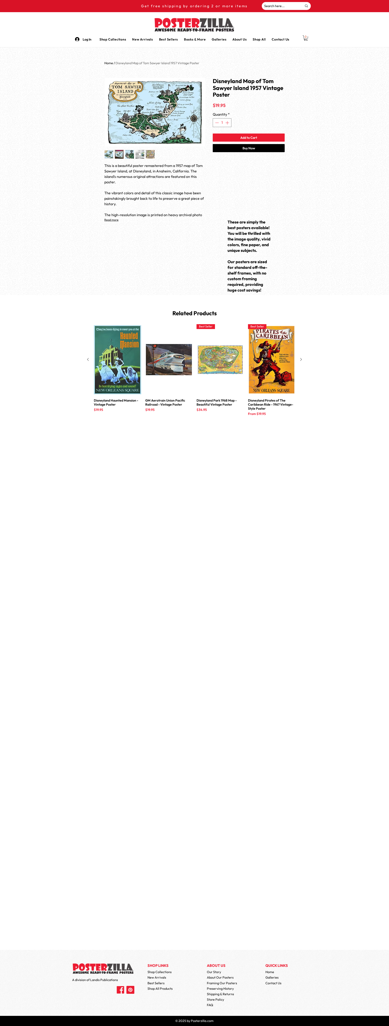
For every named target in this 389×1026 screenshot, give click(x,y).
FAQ (210, 1005)
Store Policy (215, 999)
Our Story (214, 972)
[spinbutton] (222, 123)
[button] (195, 39)
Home (108, 63)
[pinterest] (130, 990)
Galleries (272, 977)
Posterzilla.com (202, 1021)
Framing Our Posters (222, 983)
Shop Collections (159, 972)
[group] (194, 377)
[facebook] (120, 990)
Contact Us (273, 983)
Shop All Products (160, 988)
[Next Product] (301, 359)
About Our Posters (220, 977)
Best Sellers (156, 983)
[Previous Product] (87, 359)
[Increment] (227, 123)
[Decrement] (216, 123)
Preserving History (220, 988)
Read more (111, 220)
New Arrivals (156, 977)
